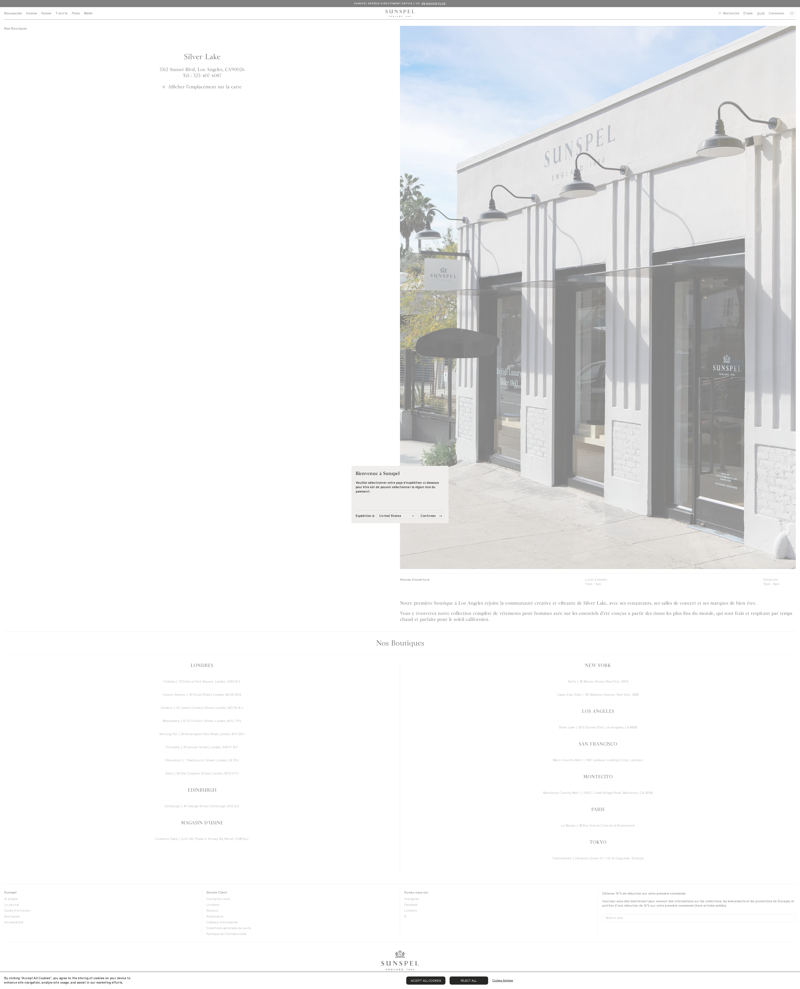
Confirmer (428, 516)
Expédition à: (365, 516)
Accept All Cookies (426, 980)
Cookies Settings (502, 980)
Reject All (469, 980)
